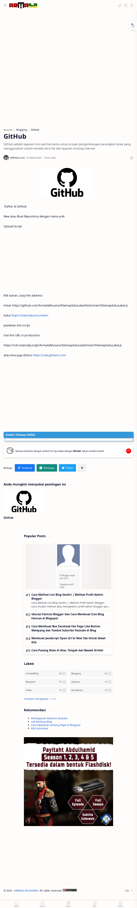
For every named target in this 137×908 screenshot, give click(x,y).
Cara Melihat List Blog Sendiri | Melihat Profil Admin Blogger (67, 596)
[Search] (125, 5)
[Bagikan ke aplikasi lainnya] (82, 468)
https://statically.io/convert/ (29, 315)
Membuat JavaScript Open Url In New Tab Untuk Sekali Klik (68, 640)
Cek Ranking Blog (41, 721)
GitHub (8, 517)
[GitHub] (67, 182)
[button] (119, 5)
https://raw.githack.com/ (49, 355)
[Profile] (131, 5)
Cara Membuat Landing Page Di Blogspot (55, 725)
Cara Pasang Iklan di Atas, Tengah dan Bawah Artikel (67, 650)
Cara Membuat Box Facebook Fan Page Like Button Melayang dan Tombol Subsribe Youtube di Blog (65, 628)
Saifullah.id (99, 890)
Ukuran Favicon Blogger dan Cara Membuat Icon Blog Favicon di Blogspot (67, 616)
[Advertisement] (68, 39)
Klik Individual (39, 728)
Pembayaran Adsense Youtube (49, 718)
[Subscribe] (120, 904)
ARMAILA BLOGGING (26, 890)
